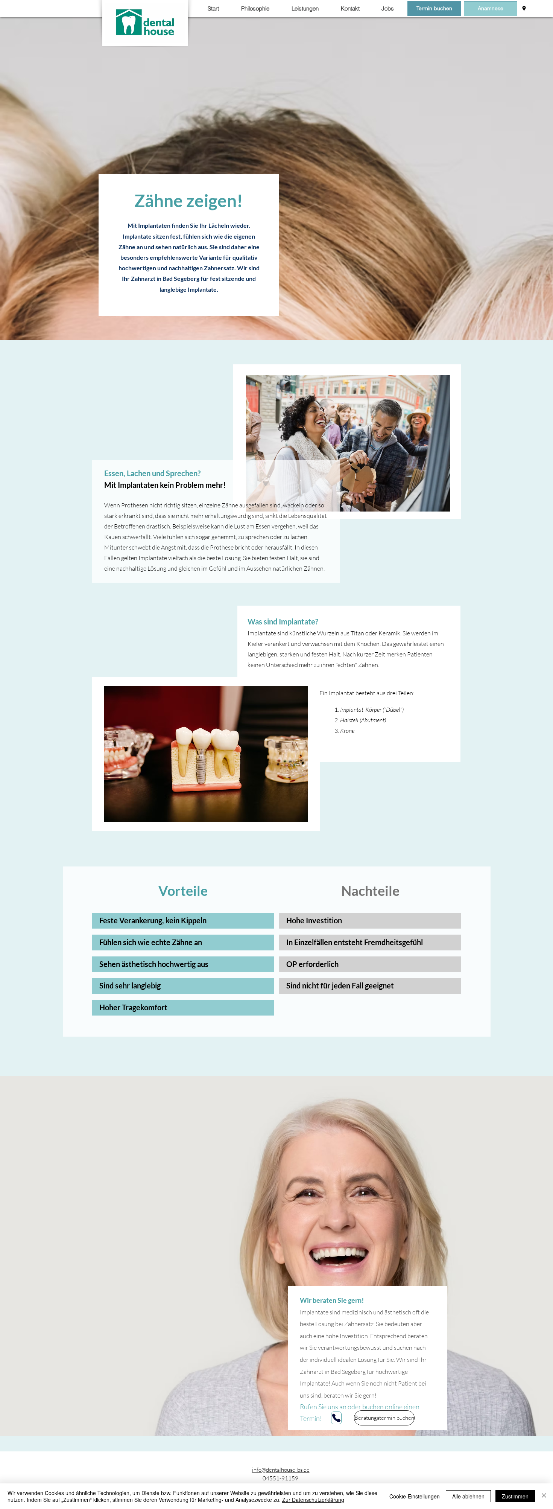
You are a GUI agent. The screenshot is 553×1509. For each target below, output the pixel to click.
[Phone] (336, 1418)
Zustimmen (515, 1496)
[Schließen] (543, 1496)
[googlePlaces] (524, 8)
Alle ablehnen (468, 1496)
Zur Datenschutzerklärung (313, 1499)
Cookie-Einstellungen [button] (414, 1496)
